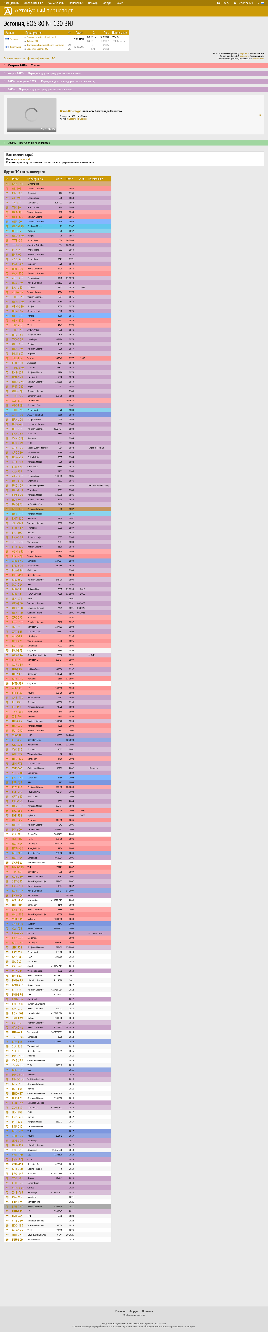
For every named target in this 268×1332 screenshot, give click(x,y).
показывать (258, 58)
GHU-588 (17, 914)
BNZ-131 (17, 184)
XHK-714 (17, 462)
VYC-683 (17, 749)
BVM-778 (18, 1159)
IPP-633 (17, 976)
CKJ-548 (17, 966)
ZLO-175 (17, 1136)
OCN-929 (17, 316)
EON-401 (17, 1013)
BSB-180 (17, 910)
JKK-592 (17, 1112)
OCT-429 (17, 217)
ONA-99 (17, 221)
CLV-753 (17, 928)
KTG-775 (17, 622)
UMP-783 (18, 386)
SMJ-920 (17, 1155)
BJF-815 (17, 782)
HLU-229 (17, 269)
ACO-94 (17, 259)
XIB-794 (17, 716)
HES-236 (17, 311)
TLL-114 (17, 358)
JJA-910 (17, 961)
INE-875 (17, 1122)
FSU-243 (17, 1126)
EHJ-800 (17, 533)
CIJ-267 (16, 740)
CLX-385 (17, 834)
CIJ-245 (16, 990)
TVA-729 (17, 339)
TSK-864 (17, 712)
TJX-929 (17, 330)
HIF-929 (17, 669)
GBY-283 (17, 679)
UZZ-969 (17, 1145)
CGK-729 (17, 877)
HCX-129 (17, 283)
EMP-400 (18, 1004)
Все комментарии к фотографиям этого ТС (29, 58)
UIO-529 (17, 726)
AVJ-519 (17, 471)
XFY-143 (17, 632)
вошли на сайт (22, 159)
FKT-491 (17, 1023)
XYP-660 (17, 768)
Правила (147, 1311)
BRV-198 (17, 1042)
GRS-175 (17, 1230)
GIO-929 (17, 943)
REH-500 (17, 363)
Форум (133, 1311)
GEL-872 (17, 754)
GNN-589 (17, 957)
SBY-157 (17, 881)
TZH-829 (17, 1018)
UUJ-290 (17, 730)
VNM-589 (18, 438)
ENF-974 (17, 778)
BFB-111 (17, 589)
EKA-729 (17, 537)
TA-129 (16, 203)
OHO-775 (18, 382)
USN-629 (17, 457)
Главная (120, 1311)
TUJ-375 (17, 410)
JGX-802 (17, 839)
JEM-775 (17, 763)
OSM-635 (18, 551)
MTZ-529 (17, 683)
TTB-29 (17, 240)
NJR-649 (17, 1032)
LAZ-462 (17, 938)
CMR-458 (17, 1164)
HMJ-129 (17, 377)
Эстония (14, 39)
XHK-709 (17, 448)
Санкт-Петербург (70, 111)
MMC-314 (18, 1056)
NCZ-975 (17, 500)
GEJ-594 (17, 745)
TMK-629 (18, 368)
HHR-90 (16, 254)
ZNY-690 (17, 924)
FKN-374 (17, 994)
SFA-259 (17, 580)
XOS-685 (17, 1178)
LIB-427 (17, 660)
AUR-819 (17, 664)
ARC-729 (17, 452)
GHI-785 (17, 853)
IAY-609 (17, 829)
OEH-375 (17, 320)
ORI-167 (17, 820)
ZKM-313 (18, 1065)
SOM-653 (18, 1188)
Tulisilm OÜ (32, 41)
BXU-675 (17, 980)
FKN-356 (17, 999)
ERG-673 (17, 933)
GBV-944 (17, 655)
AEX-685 (17, 292)
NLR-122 (17, 1098)
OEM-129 (18, 302)
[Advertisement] (134, 1276)
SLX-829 (17, 1051)
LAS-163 (17, 287)
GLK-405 (17, 1070)
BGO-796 (18, 646)
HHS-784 (17, 335)
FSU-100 (17, 1239)
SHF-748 (17, 773)
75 (7, 188)
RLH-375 (17, 467)
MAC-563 (17, 264)
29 (7, 184)
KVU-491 (17, 1216)
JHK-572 (17, 947)
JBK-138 (17, 599)
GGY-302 (17, 891)
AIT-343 (17, 688)
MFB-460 (17, 575)
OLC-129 (17, 405)
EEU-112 (17, 528)
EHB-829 (17, 547)
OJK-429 (17, 391)
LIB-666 (17, 693)
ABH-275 (17, 278)
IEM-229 (17, 556)
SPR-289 (17, 1221)
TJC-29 (16, 207)
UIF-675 (17, 721)
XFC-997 (17, 617)
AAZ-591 (17, 697)
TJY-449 (17, 872)
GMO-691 (18, 985)
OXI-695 (17, 844)
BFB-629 (17, 566)
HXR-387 (17, 514)
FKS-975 (17, 650)
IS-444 (16, 250)
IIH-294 (16, 702)
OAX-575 (17, 273)
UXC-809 (17, 481)
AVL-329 (17, 401)
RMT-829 (17, 518)
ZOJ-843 (17, 1108)
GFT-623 (17, 796)
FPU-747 (17, 1206)
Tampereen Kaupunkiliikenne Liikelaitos (45, 45)
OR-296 (16, 188)
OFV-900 (17, 603)
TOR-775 (17, 396)
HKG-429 (17, 759)
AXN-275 (17, 476)
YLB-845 (17, 919)
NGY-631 (17, 641)
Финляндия (15, 47)
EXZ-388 (17, 811)
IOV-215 (17, 1197)
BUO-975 (18, 1131)
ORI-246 (17, 825)
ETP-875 (17, 1202)
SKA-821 (17, 862)
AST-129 (17, 415)
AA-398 (16, 198)
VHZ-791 (17, 971)
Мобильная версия (134, 1315)
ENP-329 (17, 1117)
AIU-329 (17, 636)
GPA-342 (17, 1027)
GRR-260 (17, 1169)
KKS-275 (17, 372)
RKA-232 (17, 434)
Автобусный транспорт (44, 10)
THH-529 (18, 297)
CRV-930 (17, 1009)
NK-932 (16, 231)
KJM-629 (17, 495)
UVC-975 (17, 504)
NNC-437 (17, 1093)
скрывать (245, 53)
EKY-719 (17, 952)
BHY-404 (17, 895)
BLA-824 (17, 570)
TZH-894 (18, 1037)
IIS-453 (16, 707)
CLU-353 (17, 1183)
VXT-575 (17, 1060)
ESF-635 (17, 792)
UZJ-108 (17, 1089)
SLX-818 (17, 1046)
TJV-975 (17, 325)
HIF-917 (17, 674)
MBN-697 (18, 353)
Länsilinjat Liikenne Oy (37, 49)
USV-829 (17, 443)
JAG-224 (17, 584)
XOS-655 (17, 1150)
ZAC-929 (17, 523)
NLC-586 (17, 905)
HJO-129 (17, 349)
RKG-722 (17, 886)
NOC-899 (17, 1225)
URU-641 (17, 424)
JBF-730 (17, 627)
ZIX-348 (17, 735)
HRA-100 (17, 419)
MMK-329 (18, 867)
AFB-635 (17, 561)
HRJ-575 (17, 429)
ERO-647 (17, 1173)
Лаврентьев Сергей (77, 119)
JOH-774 (17, 1235)
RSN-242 (17, 1103)
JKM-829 (17, 1140)
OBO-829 (18, 226)
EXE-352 (17, 815)
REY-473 (17, 787)
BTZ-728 (17, 1084)
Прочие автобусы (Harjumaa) (41, 37)
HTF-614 (17, 848)
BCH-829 (17, 509)
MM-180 (17, 193)
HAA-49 (17, 212)
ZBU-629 (17, 542)
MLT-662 (17, 801)
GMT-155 (18, 900)
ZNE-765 (17, 1192)
